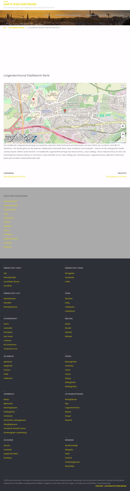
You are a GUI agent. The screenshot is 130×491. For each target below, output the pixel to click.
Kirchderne (8, 332)
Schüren (7, 370)
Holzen (68, 374)
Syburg (68, 378)
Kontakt (99, 486)
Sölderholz (8, 378)
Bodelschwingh (71, 445)
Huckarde (8, 243)
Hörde (6, 230)
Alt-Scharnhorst (10, 344)
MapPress (113, 142)
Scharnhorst (9, 218)
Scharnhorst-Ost (10, 349)
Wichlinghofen (71, 386)
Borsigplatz (70, 273)
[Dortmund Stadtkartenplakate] (21, 138)
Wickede (68, 336)
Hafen (67, 281)
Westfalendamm (10, 307)
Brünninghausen (10, 407)
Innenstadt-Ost (10, 209)
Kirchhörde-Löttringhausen (15, 420)
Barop (6, 399)
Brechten (68, 298)
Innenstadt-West (10, 201)
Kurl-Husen (8, 336)
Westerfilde (69, 466)
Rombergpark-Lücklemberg (15, 432)
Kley (66, 403)
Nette (67, 453)
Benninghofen (71, 361)
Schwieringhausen (72, 462)
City (5, 273)
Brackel (7, 222)
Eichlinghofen (9, 412)
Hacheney (69, 365)
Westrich (68, 420)
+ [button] (123, 134)
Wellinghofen (70, 382)
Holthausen (70, 307)
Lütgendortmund (17, 28)
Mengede (8, 247)
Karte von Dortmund (20, 4)
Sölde (6, 374)
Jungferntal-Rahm (11, 453)
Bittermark (8, 403)
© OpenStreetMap (121, 142)
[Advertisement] (65, 51)
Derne (6, 324)
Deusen (7, 445)
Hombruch (8, 234)
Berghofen (8, 365)
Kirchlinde (8, 458)
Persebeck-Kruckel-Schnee (15, 428)
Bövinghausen (71, 399)
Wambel (68, 332)
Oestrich (68, 458)
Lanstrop (7, 340)
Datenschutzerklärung (115, 486)
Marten (68, 412)
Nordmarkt (69, 277)
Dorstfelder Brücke (11, 281)
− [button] (123, 138)
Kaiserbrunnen (10, 298)
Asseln (67, 324)
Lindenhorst (70, 311)
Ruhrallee (7, 302)
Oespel (68, 416)
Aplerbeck (8, 226)
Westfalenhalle (10, 277)
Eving (6, 214)
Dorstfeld (8, 286)
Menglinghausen (10, 424)
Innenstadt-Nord (11, 205)
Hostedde (8, 328)
